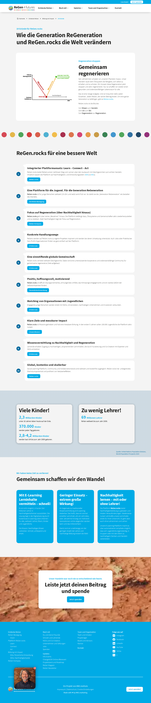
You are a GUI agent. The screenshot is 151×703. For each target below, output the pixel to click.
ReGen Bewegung (15, 635)
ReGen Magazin (49, 665)
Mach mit (46, 632)
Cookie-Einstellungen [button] (86, 689)
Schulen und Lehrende (51, 638)
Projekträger (82, 638)
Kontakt (81, 648)
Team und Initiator (85, 635)
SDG (86, 174)
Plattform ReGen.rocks (16, 640)
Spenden (46, 649)
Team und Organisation (87, 632)
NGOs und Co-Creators (51, 640)
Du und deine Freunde (51, 635)
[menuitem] (46, 8)
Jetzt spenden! (134, 689)
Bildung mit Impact (15, 652)
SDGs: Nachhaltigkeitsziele (20, 658)
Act (11, 649)
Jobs (44, 646)
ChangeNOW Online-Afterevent (54, 659)
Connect (13, 646)
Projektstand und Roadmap (53, 662)
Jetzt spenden (75, 599)
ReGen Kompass (14, 661)
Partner (80, 643)
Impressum (61, 689)
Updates (46, 654)
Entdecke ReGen (14, 632)
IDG (92, 174)
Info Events (47, 656)
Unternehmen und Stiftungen (54, 643)
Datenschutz (71, 689)
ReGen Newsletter (49, 668)
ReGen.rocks (108, 99)
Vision (12, 638)
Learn (12, 643)
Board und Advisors (85, 640)
